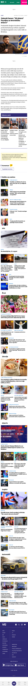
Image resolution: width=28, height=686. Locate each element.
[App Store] (19, 665)
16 (12, 255)
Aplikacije (14, 652)
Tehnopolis (5, 649)
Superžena (5, 645)
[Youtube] (25, 624)
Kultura (4, 643)
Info (3, 630)
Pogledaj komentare (7, 169)
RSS (13, 654)
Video (13, 630)
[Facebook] (16, 624)
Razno (2, 249)
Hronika (11, 283)
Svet (2, 15)
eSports (4, 647)
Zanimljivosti (4, 591)
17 (11, 165)
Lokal (3, 653)
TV (12, 632)
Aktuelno (11, 338)
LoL (15, 461)
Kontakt (14, 657)
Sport (3, 632)
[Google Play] (8, 665)
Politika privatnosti (17, 650)
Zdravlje (4, 639)
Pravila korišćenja (16, 648)
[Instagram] (22, 624)
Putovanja (5, 641)
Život (3, 637)
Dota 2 (2, 461)
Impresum (14, 646)
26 (6, 180)
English (3, 510)
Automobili (5, 651)
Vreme (13, 637)
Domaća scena (4, 444)
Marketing (14, 644)
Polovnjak (11, 609)
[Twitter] (19, 624)
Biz (3, 634)
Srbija (11, 189)
